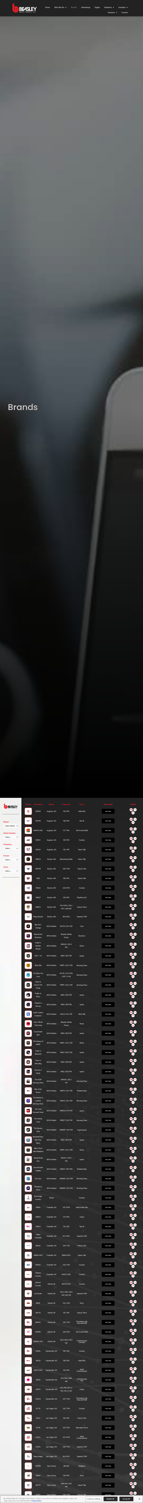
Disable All (110, 1499)
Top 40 (81, 821)
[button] (108, 811)
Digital (97, 7)
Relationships (82, 1091)
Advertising (85, 7)
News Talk (82, 850)
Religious (82, 1466)
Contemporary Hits (82, 1380)
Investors (122, 7)
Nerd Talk (81, 1014)
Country (82, 840)
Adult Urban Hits (82, 1207)
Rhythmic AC (82, 897)
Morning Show (82, 965)
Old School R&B (82, 830)
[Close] (139, 1498)
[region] (71, 1499)
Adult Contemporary (82, 1370)
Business (81, 936)
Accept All (126, 1499)
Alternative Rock (82, 1428)
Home (47, 7)
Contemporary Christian (82, 1341)
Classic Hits (81, 869)
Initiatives (108, 7)
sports (82, 956)
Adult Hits (81, 811)
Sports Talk (82, 878)
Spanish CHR (82, 917)
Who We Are (59, 7)
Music (82, 946)
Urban (82, 1217)
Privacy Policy (36, 1501)
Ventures (111, 12)
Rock (82, 1303)
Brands (74, 7)
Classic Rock (82, 907)
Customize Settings (93, 1499)
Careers (124, 12)
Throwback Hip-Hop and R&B (82, 1322)
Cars (82, 926)
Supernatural (81, 1130)
